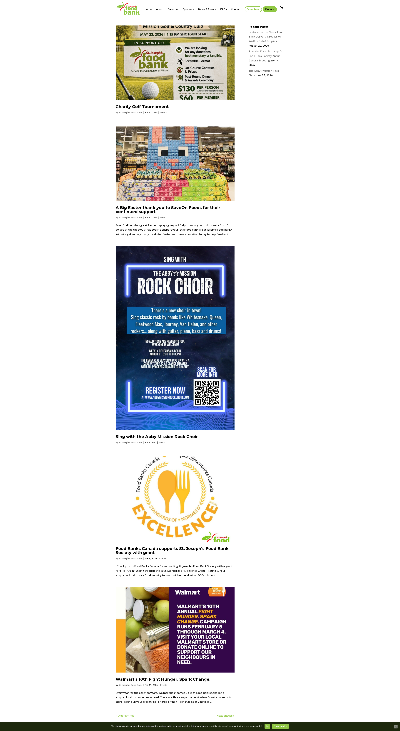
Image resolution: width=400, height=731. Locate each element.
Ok (267, 726)
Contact (235, 9)
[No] (396, 726)
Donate (269, 9)
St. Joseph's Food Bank (130, 112)
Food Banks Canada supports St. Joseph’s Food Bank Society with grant (172, 550)
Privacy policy (280, 726)
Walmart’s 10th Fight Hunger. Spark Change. (163, 679)
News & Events (207, 9)
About (159, 9)
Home (148, 9)
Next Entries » (226, 715)
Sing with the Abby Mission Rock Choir (157, 436)
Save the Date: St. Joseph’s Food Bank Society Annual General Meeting (265, 56)
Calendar (173, 9)
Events (163, 112)
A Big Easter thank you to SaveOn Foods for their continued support (168, 209)
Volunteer (253, 9)
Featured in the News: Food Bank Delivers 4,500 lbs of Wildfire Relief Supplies (266, 36)
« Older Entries (125, 715)
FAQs (223, 9)
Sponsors (188, 9)
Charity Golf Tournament (142, 106)
